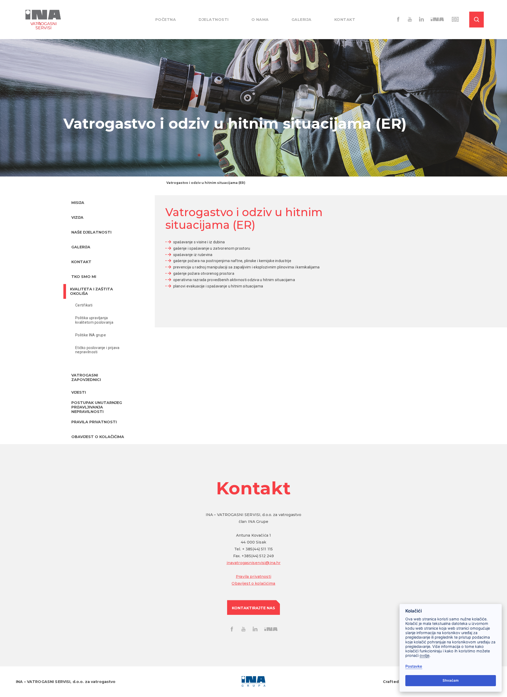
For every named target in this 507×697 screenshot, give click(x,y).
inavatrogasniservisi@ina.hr (254, 562)
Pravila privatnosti (253, 576)
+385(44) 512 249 (258, 556)
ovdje (424, 655)
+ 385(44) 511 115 (257, 549)
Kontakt (344, 19)
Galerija (302, 19)
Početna (165, 19)
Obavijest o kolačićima (253, 583)
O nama (260, 19)
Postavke (413, 666)
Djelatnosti (214, 19)
